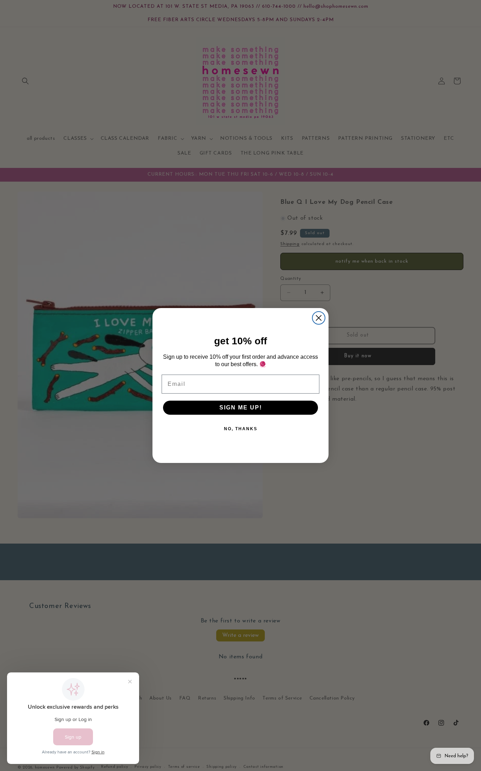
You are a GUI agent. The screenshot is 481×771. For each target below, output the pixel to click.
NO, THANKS (240, 428)
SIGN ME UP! (240, 407)
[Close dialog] (318, 318)
